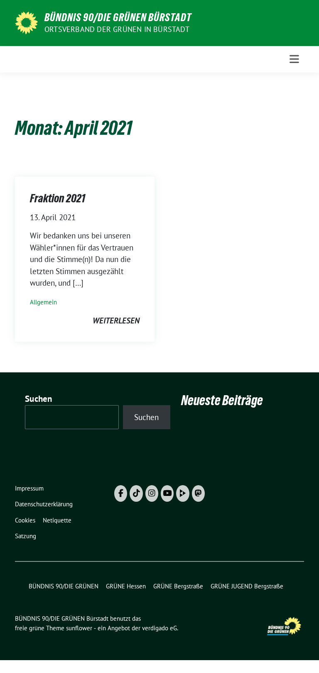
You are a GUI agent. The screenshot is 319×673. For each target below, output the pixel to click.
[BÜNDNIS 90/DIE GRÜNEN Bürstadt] (26, 22)
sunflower (79, 628)
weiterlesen (116, 321)
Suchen (38, 398)
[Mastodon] (198, 493)
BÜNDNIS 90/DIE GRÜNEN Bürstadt (117, 17)
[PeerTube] (182, 493)
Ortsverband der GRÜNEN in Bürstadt (116, 29)
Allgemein (43, 302)
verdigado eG (159, 628)
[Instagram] (151, 493)
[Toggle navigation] (294, 59)
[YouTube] (167, 493)
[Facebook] (120, 493)
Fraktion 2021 (57, 198)
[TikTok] (136, 493)
